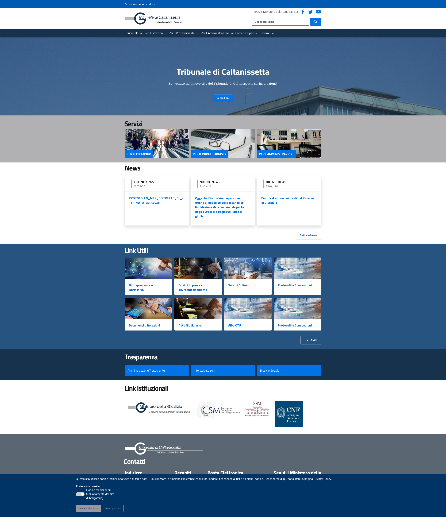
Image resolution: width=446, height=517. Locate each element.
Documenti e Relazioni (144, 325)
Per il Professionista (209, 154)
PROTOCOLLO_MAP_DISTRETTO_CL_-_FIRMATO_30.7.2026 (156, 200)
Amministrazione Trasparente (146, 370)
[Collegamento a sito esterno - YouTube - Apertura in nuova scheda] (318, 11)
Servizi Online (238, 285)
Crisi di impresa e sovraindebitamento (193, 287)
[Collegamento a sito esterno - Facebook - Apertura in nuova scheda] (303, 11)
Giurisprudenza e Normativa (141, 287)
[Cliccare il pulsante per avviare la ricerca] (315, 22)
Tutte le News (308, 235)
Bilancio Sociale (269, 370)
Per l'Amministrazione (276, 154)
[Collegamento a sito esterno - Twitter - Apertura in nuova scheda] (310, 11)
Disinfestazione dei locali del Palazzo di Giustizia (287, 200)
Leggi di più (223, 98)
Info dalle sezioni (204, 370)
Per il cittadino (139, 154)
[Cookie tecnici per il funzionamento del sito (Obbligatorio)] (80, 494)
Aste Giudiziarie (190, 325)
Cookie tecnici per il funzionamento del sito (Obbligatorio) (100, 494)
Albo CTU (234, 325)
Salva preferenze (88, 508)
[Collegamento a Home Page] (163, 18)
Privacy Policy (113, 508)
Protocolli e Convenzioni (295, 285)
